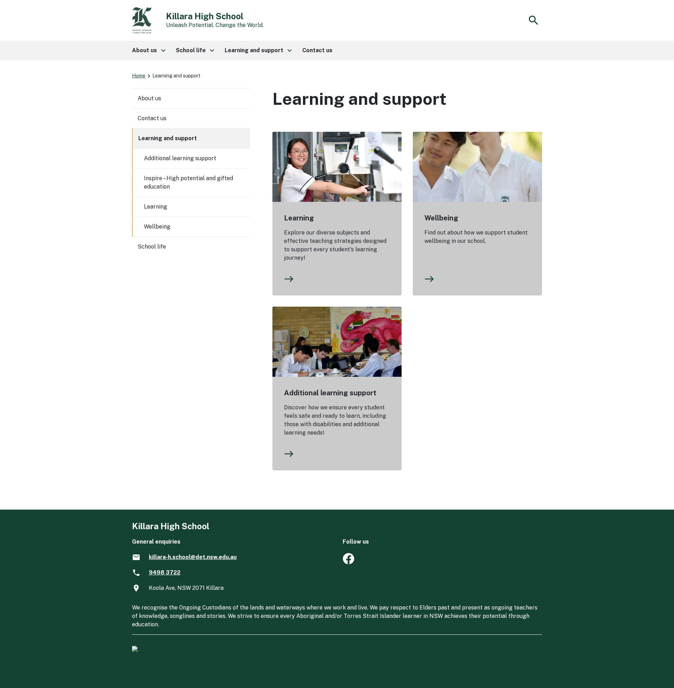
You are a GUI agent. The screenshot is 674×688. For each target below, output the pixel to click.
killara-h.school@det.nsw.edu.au (193, 557)
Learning (299, 218)
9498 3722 (164, 572)
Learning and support (167, 138)
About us (149, 98)
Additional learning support (330, 393)
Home (138, 76)
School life (152, 246)
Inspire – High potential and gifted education (188, 182)
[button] (148, 50)
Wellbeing (441, 218)
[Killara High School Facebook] (348, 562)
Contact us (152, 118)
